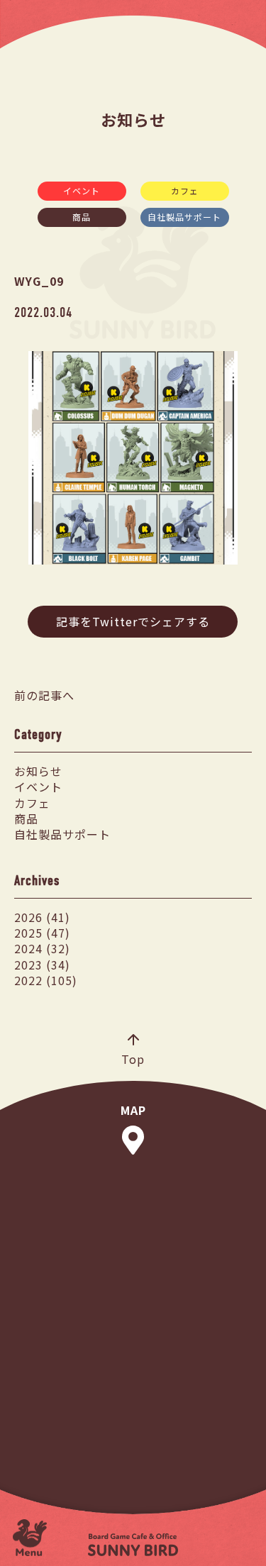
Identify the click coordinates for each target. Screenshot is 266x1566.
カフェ (185, 190)
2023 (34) (42, 964)
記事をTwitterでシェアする (133, 621)
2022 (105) (45, 980)
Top (133, 1058)
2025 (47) (42, 932)
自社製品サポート (184, 217)
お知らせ (38, 770)
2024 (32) (42, 948)
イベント (81, 190)
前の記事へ (44, 695)
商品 (81, 217)
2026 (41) (42, 917)
